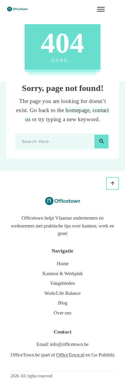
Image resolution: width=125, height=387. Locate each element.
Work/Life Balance (62, 293)
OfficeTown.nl (70, 354)
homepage (78, 110)
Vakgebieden (62, 283)
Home (63, 263)
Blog (62, 302)
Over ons (62, 312)
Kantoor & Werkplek (62, 273)
